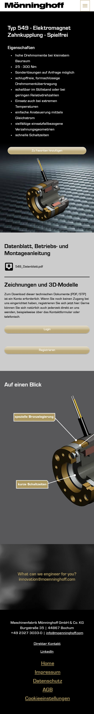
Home (47, 663)
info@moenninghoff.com (64, 633)
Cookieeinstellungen (47, 698)
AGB (48, 690)
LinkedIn (47, 652)
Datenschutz (47, 681)
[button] (85, 5)
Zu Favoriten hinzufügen (47, 150)
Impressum (48, 672)
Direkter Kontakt (47, 644)
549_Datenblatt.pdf (29, 266)
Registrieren (47, 350)
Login (47, 329)
